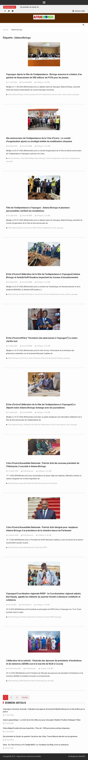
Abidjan (31, 158)
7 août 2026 (24, 158)
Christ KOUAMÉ (26, 82)
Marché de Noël (29, 681)
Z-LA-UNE (46, 82)
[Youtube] (12, 11)
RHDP (45, 547)
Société (43, 668)
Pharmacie (36, 358)
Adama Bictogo (17, 94)
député (62, 424)
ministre (67, 294)
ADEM (21, 681)
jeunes (54, 94)
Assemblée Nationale (26, 483)
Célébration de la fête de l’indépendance (37, 424)
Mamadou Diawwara (41, 483)
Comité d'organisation (53, 158)
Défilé (34, 228)
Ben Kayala (23, 617)
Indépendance (75, 158)
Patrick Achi (53, 483)
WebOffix (82, 756)
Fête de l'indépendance (44, 94)
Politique (39, 82)
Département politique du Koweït (38, 617)
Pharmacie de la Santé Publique (52, 358)
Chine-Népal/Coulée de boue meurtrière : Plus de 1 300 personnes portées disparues (36, 728)
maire (59, 94)
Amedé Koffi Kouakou (26, 294)
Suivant (25, 697)
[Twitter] (9, 11)
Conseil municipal (29, 94)
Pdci (54, 228)
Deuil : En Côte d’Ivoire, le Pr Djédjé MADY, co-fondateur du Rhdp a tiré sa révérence (36, 745)
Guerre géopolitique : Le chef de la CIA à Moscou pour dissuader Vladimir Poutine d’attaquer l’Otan (41, 720)
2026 (10, 94)
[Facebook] (5, 11)
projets (69, 94)
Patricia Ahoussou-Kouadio (44, 681)
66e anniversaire (13, 158)
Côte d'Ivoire (65, 158)
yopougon (75, 94)
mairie (64, 94)
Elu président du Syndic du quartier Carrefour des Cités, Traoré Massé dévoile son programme (40, 736)
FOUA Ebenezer (28, 471)
